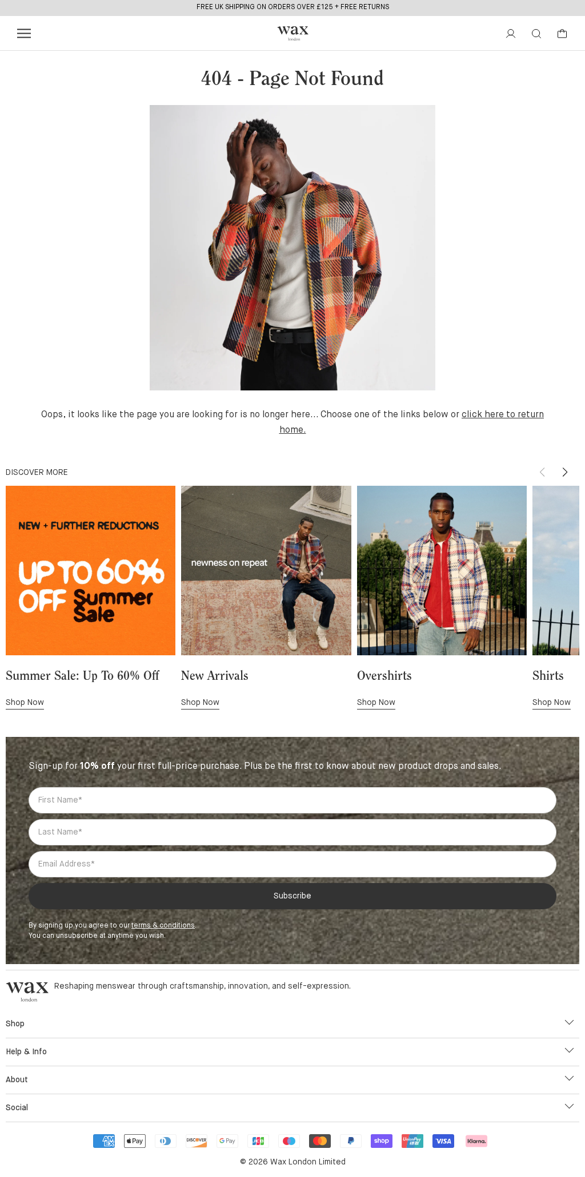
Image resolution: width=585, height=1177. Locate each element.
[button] (565, 472)
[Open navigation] (24, 33)
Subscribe (292, 896)
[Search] (536, 33)
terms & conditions (163, 925)
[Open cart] (562, 33)
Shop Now (25, 703)
